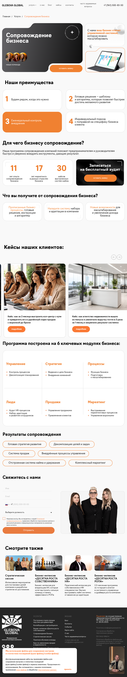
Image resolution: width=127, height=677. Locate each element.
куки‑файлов (21, 670)
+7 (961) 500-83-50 (72, 640)
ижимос (41, 645)
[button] (66, 68)
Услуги (17, 17)
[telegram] (12, 646)
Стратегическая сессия (14, 577)
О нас (67, 633)
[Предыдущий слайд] (113, 257)
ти (45, 645)
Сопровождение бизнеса (36, 17)
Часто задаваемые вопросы (75, 636)
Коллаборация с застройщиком (45, 625)
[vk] (7, 646)
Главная (6, 17)
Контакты (68, 624)
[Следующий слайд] (119, 257)
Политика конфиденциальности (108, 628)
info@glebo (69, 642)
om (82, 642)
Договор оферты (102, 636)
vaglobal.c (77, 642)
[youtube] (3, 646)
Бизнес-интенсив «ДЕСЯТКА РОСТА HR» (76, 579)
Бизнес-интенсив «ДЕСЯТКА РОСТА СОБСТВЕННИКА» (46, 579)
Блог (66, 620)
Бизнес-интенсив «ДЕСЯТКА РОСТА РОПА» (106, 579)
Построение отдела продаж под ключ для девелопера (44, 621)
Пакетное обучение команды (44, 640)
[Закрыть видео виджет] (124, 647)
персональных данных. (47, 670)
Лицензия (100, 616)
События (68, 627)
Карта (67, 630)
